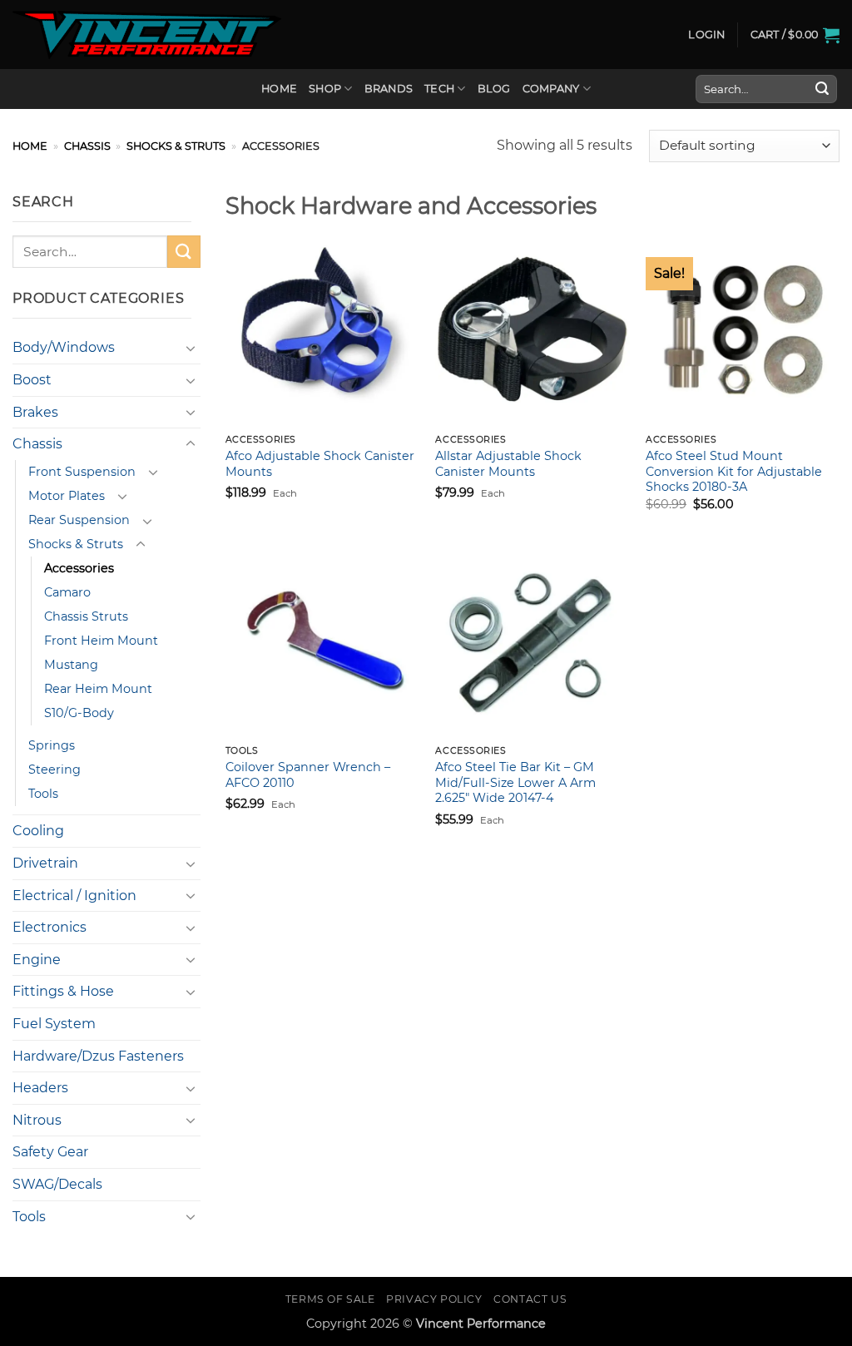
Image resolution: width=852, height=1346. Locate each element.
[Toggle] (191, 348)
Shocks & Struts (175, 146)
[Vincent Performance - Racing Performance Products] (146, 35)
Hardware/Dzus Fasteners (98, 1056)
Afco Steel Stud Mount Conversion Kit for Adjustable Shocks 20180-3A (734, 471)
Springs (51, 745)
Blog (494, 88)
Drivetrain (45, 863)
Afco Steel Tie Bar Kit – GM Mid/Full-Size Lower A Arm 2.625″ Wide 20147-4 (515, 782)
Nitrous (37, 1120)
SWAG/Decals (57, 1184)
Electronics (49, 927)
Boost (32, 380)
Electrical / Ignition (74, 895)
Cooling (38, 831)
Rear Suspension (79, 519)
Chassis (87, 146)
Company (551, 88)
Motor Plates (66, 495)
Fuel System (54, 1024)
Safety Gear (50, 1152)
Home (279, 88)
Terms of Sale (330, 1299)
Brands (389, 88)
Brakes (35, 412)
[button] (706, 35)
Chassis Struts (86, 616)
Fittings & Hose (63, 991)
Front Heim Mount (101, 640)
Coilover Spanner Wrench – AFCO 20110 (307, 775)
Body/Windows (63, 347)
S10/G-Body (79, 712)
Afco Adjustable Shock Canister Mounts (319, 463)
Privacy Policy (434, 1299)
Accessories (79, 568)
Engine (36, 959)
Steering (54, 769)
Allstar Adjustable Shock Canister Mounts (508, 463)
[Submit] (822, 89)
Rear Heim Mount (98, 688)
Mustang (71, 664)
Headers (40, 1088)
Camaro (67, 592)
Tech (439, 88)
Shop (325, 88)
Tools (43, 793)
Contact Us (530, 1299)
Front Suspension (82, 471)
